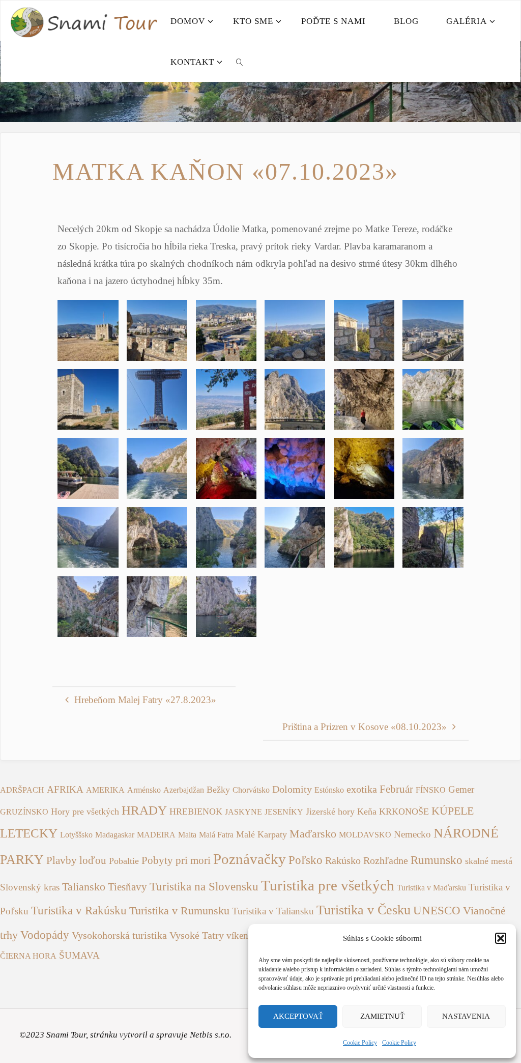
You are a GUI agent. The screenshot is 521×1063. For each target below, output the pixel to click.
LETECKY (28, 833)
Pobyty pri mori (176, 860)
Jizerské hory (330, 811)
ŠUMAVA (79, 955)
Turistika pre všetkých (327, 885)
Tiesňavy (127, 887)
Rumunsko (436, 860)
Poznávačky (249, 859)
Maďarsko (313, 834)
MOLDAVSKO (365, 834)
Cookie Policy (360, 1042)
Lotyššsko (76, 834)
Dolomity (292, 789)
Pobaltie (124, 861)
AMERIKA (105, 790)
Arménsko (144, 790)
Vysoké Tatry (196, 935)
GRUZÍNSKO (24, 811)
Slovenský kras (30, 887)
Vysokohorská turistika (119, 935)
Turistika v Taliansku (273, 911)
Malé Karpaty (261, 834)
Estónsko (329, 790)
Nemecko (412, 834)
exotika (361, 789)
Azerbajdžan (183, 790)
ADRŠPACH (22, 790)
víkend (239, 935)
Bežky (218, 790)
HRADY (144, 810)
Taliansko (83, 887)
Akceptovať (298, 1016)
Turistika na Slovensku (204, 886)
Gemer (461, 789)
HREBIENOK (195, 811)
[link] (240, 61)
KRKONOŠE (404, 811)
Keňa (367, 811)
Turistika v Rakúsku (79, 910)
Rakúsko (343, 860)
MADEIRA (156, 834)
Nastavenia (466, 1016)
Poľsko (305, 859)
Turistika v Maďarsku (431, 887)
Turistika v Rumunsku (179, 911)
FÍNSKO (431, 790)
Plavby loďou (76, 860)
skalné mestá (488, 861)
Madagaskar (114, 834)
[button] (501, 938)
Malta (187, 834)
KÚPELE (452, 811)
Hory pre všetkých (85, 811)
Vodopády (44, 935)
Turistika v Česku (363, 910)
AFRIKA (65, 789)
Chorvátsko (251, 790)
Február (396, 789)
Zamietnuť (382, 1016)
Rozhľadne (385, 860)
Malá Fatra (216, 834)
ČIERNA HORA (28, 956)
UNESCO (436, 910)
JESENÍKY (284, 811)
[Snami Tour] (83, 20)
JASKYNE (243, 811)
